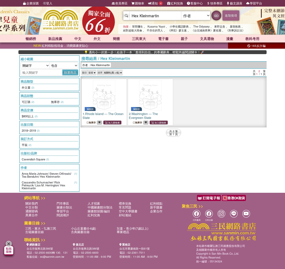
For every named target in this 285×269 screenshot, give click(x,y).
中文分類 (31, 207)
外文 (97, 38)
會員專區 (121, 3)
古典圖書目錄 (80, 232)
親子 (184, 38)
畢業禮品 (123, 232)
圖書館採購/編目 (99, 211)
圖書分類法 (64, 207)
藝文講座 (236, 3)
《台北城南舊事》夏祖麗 (206, 30)
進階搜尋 (231, 15)
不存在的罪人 (155, 30)
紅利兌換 (177, 3)
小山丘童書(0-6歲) (83, 228)
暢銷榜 (31, 38)
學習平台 (256, 3)
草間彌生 (137, 26)
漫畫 (229, 38)
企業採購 (32, 3)
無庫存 (92, 122)
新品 (55, 38)
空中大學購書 (128, 211)
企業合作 (156, 211)
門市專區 (63, 203)
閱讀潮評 (63, 215)
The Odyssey (201, 26)
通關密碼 (31, 211)
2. (143, 116)
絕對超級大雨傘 (132, 30)
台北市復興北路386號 (40, 248)
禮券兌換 (125, 203)
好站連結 (125, 215)
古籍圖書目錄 (34, 232)
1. (103, 116)
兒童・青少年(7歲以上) (132, 228)
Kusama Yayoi (156, 26)
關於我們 (31, 203)
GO (216, 16)
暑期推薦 (235, 26)
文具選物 (207, 38)
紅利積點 (156, 203)
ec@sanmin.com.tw (52, 257)
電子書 (163, 38)
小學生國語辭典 (179, 26)
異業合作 (31, 215)
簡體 (116, 38)
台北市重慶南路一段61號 (134, 248)
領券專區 (216, 3)
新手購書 (156, 207)
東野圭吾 (219, 26)
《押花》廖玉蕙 (177, 30)
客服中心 (196, 3)
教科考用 (252, 38)
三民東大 (139, 38)
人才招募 (94, 203)
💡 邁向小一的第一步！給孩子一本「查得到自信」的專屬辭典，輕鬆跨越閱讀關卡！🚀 (138, 52)
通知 (157, 3)
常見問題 (125, 207)
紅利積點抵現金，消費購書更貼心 (61, 45)
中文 (77, 38)
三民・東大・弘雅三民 (40, 228)
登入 (49, 3)
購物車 (139, 3)
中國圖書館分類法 (100, 207)
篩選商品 (70, 72)
